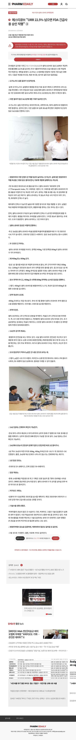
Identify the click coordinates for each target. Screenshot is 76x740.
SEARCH (66, 4)
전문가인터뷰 (13, 13)
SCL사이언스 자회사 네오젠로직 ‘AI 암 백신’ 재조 (25, 577)
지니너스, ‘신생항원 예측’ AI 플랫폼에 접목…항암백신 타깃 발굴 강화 (31, 573)
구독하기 (38, 59)
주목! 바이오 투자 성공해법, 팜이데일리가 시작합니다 (38, 609)
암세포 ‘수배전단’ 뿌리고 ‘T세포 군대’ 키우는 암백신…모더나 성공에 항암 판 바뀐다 (37, 698)
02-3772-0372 (42, 731)
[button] (66, 668)
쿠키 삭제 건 (19, 718)
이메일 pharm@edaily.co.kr (58, 731)
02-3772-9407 (35, 731)
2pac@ (16, 565)
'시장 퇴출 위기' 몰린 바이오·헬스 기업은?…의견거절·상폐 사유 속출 (33, 683)
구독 (53, 4)
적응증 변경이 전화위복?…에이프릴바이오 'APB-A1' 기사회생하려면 (32, 691)
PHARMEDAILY (20, 4)
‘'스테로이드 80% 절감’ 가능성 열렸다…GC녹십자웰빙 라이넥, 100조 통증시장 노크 (36, 569)
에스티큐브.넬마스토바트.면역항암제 (42, 12)
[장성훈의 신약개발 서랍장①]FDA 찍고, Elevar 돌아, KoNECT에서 (30, 643)
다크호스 (38, 679)
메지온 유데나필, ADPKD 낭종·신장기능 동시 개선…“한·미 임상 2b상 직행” (34, 646)
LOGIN (61, 4)
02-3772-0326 (22, 731)
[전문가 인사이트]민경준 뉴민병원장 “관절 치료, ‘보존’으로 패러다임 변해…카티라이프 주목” (38, 651)
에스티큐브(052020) (33, 65)
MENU (9, 4)
